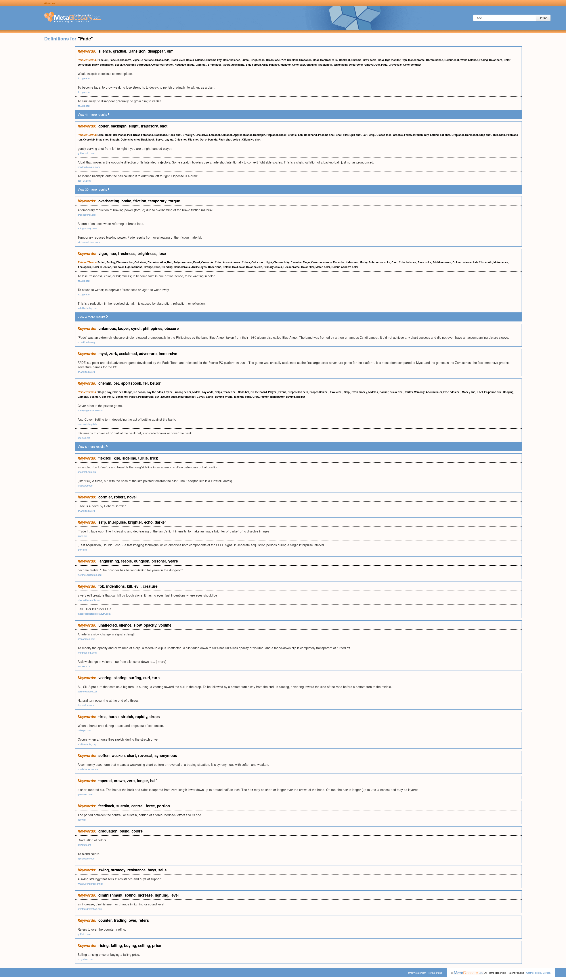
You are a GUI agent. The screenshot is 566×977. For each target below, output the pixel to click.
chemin (104, 383)
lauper (123, 328)
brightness (147, 253)
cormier (105, 497)
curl (146, 677)
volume (165, 625)
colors (137, 831)
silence (104, 51)
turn (156, 677)
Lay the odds (155, 392)
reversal (145, 755)
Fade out (103, 60)
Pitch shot (225, 139)
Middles (373, 392)
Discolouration (156, 262)
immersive (168, 353)
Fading (483, 60)
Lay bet (169, 392)
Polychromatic (183, 262)
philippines (152, 328)
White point (341, 65)
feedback (106, 805)
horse (114, 716)
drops (154, 716)
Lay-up (169, 139)
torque (174, 200)
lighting (161, 895)
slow (138, 625)
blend (124, 831)
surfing (135, 677)
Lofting (434, 135)
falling (116, 945)
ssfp (102, 522)
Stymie (292, 135)
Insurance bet (186, 397)
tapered (105, 780)
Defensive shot (130, 139)
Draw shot (119, 135)
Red (169, 262)
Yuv (283, 60)
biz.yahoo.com (85, 959)
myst (102, 353)
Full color (118, 267)
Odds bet (243, 392)
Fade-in (114, 60)
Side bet (118, 392)
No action (139, 392)
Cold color (238, 267)
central (137, 805)
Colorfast (140, 262)
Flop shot (272, 135)
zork (113, 353)
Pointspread (145, 397)
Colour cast (451, 60)
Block (283, 135)
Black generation (102, 65)
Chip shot (181, 139)
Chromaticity (281, 262)
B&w (381, 60)
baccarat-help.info (87, 424)
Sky (426, 135)
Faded (101, 262)
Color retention (101, 267)
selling (144, 945)
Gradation (305, 60)
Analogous (84, 267)
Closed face (384, 135)
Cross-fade (162, 60)
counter (105, 920)
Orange (148, 267)
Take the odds (242, 397)
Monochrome (416, 60)
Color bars (495, 60)
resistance (136, 869)
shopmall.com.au (87, 471)
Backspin (259, 135)
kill (129, 586)
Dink (502, 135)
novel (132, 497)
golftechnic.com (86, 153)
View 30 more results (92, 189)
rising (103, 945)
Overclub (89, 139)
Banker (383, 392)
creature (150, 586)
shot (164, 126)
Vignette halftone (143, 60)
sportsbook (131, 383)
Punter (264, 397)
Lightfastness (133, 267)
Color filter (307, 267)
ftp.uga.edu (84, 78)
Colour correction (162, 65)
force (150, 805)
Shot (339, 135)
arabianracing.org (87, 744)
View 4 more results (91, 317)
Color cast (298, 65)
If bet (480, 392)
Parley (133, 397)
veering (104, 677)
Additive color (349, 267)
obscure (171, 328)
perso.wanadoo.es (88, 691)
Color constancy (321, 262)
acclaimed (128, 353)
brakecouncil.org (87, 214)
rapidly (141, 716)
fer (145, 383)
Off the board (258, 392)
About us (49, 3)
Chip (372, 135)
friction (139, 200)
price (156, 945)
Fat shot (445, 135)
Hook (108, 135)
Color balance (231, 60)
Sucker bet (396, 392)
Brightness (258, 60)
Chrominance (434, 60)
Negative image (184, 65)
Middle (196, 392)
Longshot (122, 397)
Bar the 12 (108, 397)
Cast (316, 60)
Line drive (201, 135)
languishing (108, 561)
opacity (150, 625)
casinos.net (84, 437)
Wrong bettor (183, 392)
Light (269, 262)
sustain (122, 805)
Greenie (398, 135)
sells (162, 869)
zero (131, 780)
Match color (323, 267)
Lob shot (214, 135)
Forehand (147, 135)
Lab (475, 262)
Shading (311, 65)
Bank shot (471, 135)
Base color (424, 262)
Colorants (207, 262)
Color (218, 262)
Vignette (285, 65)
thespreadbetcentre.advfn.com (94, 613)
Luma (245, 60)
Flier (345, 135)
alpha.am (82, 536)
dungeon (141, 561)
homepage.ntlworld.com (90, 410)
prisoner (158, 561)
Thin (495, 135)
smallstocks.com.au (88, 769)
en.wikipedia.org (86, 342)
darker (160, 522)
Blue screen (253, 65)
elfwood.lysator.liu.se (89, 600)
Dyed (196, 262)
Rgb (404, 60)
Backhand (160, 135)
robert (119, 497)
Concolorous (182, 267)
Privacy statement (416, 972)
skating (120, 677)
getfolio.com (84, 934)
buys (152, 869)
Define (543, 18)
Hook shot (174, 135)
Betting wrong (223, 397)
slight (134, 126)
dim (170, 51)
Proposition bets (298, 392)
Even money (359, 392)
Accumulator (434, 392)
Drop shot (457, 135)
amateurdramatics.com (90, 908)
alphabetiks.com (86, 858)
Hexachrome (291, 267)
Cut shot (226, 135)
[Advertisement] (37, 112)
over (132, 920)
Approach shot (242, 135)
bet (116, 383)
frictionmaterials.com (89, 242)
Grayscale (395, 65)
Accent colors (232, 262)
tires (102, 716)
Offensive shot (251, 139)
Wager (101, 392)
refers (143, 920)
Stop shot (485, 135)
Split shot (355, 135)
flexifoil (104, 458)
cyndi (136, 328)
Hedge (128, 392)
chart (131, 755)
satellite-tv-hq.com (87, 308)
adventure (148, 353)
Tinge (306, 262)
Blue (157, 267)
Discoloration (124, 262)
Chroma (356, 60)
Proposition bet (319, 392)
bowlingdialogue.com (89, 167)
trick (154, 458)
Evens (282, 392)
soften (103, 755)
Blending (166, 267)
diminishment (110, 895)
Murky (363, 262)
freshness (126, 253)
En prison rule (493, 392)
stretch (127, 716)
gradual (119, 51)
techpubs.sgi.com (87, 652)
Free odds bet (452, 392)
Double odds (169, 397)
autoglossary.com (87, 228)
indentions (115, 586)
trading (120, 920)
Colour (246, 262)
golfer (103, 126)
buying (130, 945)
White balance (469, 60)
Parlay (409, 392)
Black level (178, 60)
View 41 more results (92, 114)
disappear (156, 51)
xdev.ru (82, 819)
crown (119, 780)
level (174, 895)
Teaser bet (230, 392)
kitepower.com (85, 485)
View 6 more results (91, 446)
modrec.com (84, 666)
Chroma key (214, 60)
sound (130, 895)
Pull (129, 135)
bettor (155, 383)
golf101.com (84, 180)
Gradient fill (325, 65)
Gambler (83, 397)
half (153, 780)
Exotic (210, 397)
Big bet (300, 397)
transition (136, 51)
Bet (157, 397)
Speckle (120, 65)
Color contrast (412, 65)
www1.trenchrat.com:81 (90, 883)
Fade (384, 65)
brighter (135, 522)
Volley (237, 139)
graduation (107, 831)
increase (145, 895)
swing (103, 869)
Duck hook (148, 139)
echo (148, 522)
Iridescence (500, 262)
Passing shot (326, 135)
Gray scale (370, 60)
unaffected (107, 625)
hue (112, 253)
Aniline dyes (199, 267)
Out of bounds (208, 139)
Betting (290, 397)
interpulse (117, 522)
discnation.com (86, 705)
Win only (419, 392)
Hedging (508, 392)
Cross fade (273, 60)
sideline (129, 458)
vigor (102, 253)
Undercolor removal (361, 65)
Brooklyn (188, 135)
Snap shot (102, 139)
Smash (114, 139)
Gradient (292, 60)
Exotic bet (336, 392)
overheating (108, 200)
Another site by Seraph (538, 972)
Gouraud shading (233, 65)
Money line (468, 392)
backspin (118, 126)
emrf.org (82, 549)
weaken (118, 755)
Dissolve (125, 60)
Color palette (254, 267)
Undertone (214, 267)
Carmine (296, 262)
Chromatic (485, 262)
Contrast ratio (329, 60)
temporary (157, 200)
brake (126, 200)
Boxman (95, 397)
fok (101, 586)
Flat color (338, 262)
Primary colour (273, 267)
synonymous (166, 755)
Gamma (201, 65)
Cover (200, 397)
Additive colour (441, 262)
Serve (159, 139)
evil (137, 586)
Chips (218, 392)
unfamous (107, 328)
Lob (300, 135)
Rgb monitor (392, 60)
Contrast (344, 60)
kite (117, 458)
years (173, 561)
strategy (118, 869)
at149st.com (84, 844)
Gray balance (270, 65)
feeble (126, 561)
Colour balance (195, 60)
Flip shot (193, 139)
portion (163, 805)
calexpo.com (84, 730)
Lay (109, 392)
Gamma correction (138, 65)
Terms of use (435, 972)
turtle (143, 458)
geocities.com (85, 794)
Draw (136, 135)
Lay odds (207, 392)
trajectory (149, 126)
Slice (101, 135)
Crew (255, 397)
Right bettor (277, 397)
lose (162, 253)
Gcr (377, 65)
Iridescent (352, 262)
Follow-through (413, 135)
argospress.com (86, 639)
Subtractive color (379, 262)
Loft (365, 135)
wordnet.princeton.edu (89, 574)
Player (272, 392)
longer (142, 780)
